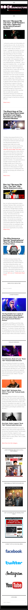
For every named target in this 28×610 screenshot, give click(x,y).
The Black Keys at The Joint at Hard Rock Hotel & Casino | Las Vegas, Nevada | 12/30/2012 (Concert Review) (13, 114)
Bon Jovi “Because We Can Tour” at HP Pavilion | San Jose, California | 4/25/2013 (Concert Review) (14, 24)
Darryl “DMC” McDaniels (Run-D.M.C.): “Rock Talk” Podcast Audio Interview (13, 392)
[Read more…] (6, 102)
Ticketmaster (18, 273)
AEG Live (10, 273)
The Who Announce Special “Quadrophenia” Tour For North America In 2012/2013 (13, 241)
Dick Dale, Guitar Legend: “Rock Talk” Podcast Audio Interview (12, 424)
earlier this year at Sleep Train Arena (12, 149)
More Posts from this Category (9, 443)
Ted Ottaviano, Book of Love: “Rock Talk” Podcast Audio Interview (14, 359)
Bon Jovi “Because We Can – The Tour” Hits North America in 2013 (12, 186)
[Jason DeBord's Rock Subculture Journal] (14, 7)
